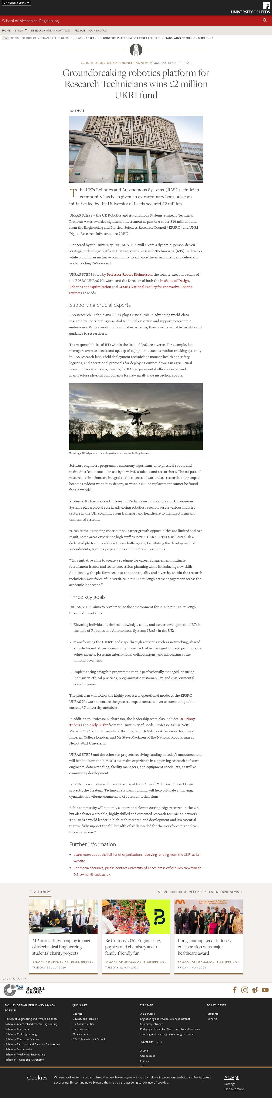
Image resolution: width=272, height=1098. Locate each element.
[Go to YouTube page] (265, 990)
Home (6, 30)
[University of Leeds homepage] (250, 7)
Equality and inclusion (85, 1019)
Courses (77, 1013)
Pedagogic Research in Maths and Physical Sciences (170, 1029)
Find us (144, 1061)
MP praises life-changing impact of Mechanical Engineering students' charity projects (61, 946)
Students (213, 1013)
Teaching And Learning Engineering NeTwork (166, 1034)
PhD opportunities (83, 1024)
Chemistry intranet (151, 1024)
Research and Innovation (50, 30)
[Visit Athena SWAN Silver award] (14, 990)
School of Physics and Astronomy (25, 1059)
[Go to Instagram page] (244, 990)
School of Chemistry (17, 1029)
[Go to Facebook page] (234, 990)
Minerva (212, 1019)
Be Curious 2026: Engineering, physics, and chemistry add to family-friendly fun (133, 946)
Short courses (81, 1029)
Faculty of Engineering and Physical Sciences (31, 1019)
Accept (231, 1077)
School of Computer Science (22, 1039)
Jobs (142, 1066)
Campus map (147, 1056)
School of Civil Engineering (21, 1034)
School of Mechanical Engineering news (115, 62)
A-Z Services (147, 1013)
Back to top (13, 978)
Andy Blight (98, 724)
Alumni (144, 1050)
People (79, 30)
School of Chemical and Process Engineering (31, 1024)
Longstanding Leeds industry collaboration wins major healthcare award (204, 946)
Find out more (234, 1088)
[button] (265, 20)
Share (79, 110)
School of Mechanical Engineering (30, 20)
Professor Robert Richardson (129, 274)
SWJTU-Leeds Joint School (89, 1039)
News (15, 38)
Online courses (81, 1034)
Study (19, 30)
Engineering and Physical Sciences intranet (165, 1019)
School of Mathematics (19, 1049)
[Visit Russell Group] (36, 990)
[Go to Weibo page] (255, 990)
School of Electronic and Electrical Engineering (33, 1044)
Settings (229, 1083)
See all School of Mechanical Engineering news (198, 892)
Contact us (98, 30)
